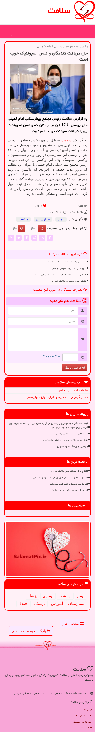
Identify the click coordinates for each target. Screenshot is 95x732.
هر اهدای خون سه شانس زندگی (72, 433)
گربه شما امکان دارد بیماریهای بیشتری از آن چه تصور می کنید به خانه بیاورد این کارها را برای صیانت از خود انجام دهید (48, 425)
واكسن (23, 219)
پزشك (32, 596)
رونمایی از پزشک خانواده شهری (72, 446)
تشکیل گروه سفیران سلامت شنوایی (68, 281)
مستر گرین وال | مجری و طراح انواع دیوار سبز (58, 397)
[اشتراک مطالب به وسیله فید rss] (11, 238)
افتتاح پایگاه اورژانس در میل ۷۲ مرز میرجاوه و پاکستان (60, 477)
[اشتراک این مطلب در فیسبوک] (26, 238)
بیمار (61, 219)
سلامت (59, 10)
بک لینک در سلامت (82, 715)
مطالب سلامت (85, 727)
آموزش (57, 603)
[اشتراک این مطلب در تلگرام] (34, 238)
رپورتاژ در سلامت (82, 721)
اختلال (23, 603)
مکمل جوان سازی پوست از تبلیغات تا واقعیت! (65, 440)
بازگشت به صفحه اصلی (29, 631)
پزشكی (40, 603)
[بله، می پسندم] (42, 228)
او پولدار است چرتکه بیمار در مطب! (68, 268)
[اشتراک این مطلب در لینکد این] (42, 238)
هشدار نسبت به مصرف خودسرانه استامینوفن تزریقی (60, 274)
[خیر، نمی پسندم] (21, 228)
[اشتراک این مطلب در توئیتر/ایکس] (18, 238)
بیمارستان (43, 219)
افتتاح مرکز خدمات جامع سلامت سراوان (69, 471)
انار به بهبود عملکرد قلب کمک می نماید (67, 261)
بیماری (48, 596)
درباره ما (87, 709)
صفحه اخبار (71, 623)
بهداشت (65, 596)
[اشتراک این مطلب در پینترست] (50, 238)
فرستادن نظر (73, 367)
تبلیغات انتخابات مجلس (73, 390)
